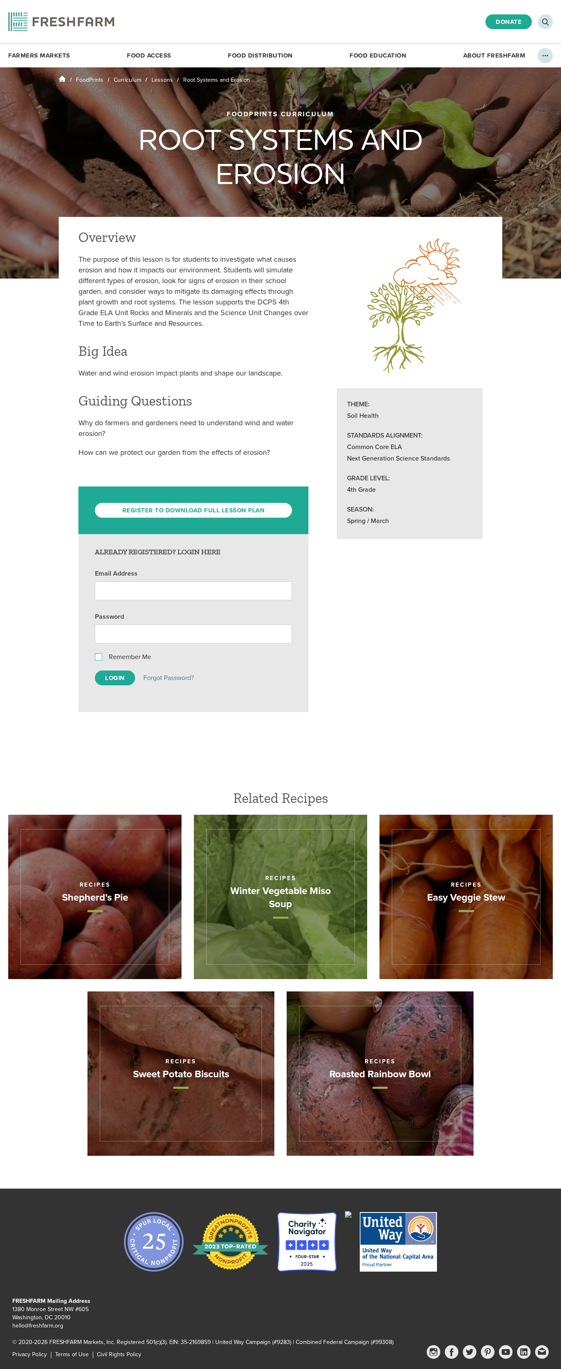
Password (109, 617)
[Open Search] (545, 21)
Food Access (149, 55)
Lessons (162, 79)
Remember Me (130, 657)
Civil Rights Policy (119, 1354)
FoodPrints (89, 79)
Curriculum (127, 79)
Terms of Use (72, 1354)
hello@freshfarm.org (37, 1325)
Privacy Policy (29, 1354)
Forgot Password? (168, 678)
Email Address (116, 573)
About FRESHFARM (494, 55)
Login (115, 678)
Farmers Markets (39, 55)
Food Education (377, 55)
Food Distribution (260, 55)
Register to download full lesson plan (193, 510)
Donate (509, 21)
